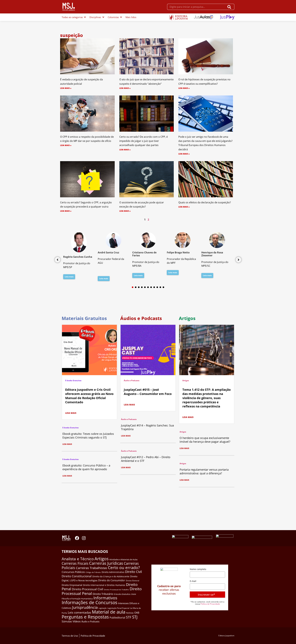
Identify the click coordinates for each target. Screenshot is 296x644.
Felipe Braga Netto (178, 252)
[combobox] (196, 7)
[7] (151, 287)
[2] (135, 287)
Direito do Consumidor (111, 580)
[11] (163, 287)
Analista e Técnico (78, 558)
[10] (160, 287)
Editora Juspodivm (226, 635)
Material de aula (108, 612)
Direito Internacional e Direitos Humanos (104, 585)
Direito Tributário (103, 594)
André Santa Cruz (108, 252)
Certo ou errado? (124, 567)
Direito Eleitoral (132, 580)
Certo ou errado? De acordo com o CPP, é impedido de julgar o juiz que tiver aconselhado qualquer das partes (143, 141)
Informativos (105, 598)
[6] (148, 287)
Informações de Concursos (89, 602)
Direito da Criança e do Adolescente (110, 576)
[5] (144, 287)
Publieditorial (117, 617)
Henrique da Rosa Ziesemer (212, 254)
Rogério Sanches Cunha (77, 256)
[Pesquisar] (230, 7)
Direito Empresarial (72, 585)
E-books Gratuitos (73, 380)
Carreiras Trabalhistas (91, 568)
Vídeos (77, 621)
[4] (141, 287)
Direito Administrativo (113, 572)
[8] (154, 287)
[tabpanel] (79, 257)
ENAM (133, 594)
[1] (132, 287)
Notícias (130, 612)
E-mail (193, 581)
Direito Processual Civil (87, 589)
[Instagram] (84, 538)
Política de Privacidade (210, 604)
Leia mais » (65, 88)
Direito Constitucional (77, 576)
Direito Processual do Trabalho (116, 589)
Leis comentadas (79, 612)
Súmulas (67, 621)
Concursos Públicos (73, 572)
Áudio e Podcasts (131, 380)
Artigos (185, 380)
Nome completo (198, 569)
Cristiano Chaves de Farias (144, 254)
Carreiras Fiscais (75, 563)
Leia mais (69, 276)
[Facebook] (77, 538)
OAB (136, 612)
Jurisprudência (85, 607)
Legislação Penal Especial (118, 608)
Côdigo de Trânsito (93, 572)
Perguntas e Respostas (85, 617)
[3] (138, 287)
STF (128, 617)
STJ (135, 617)
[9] (157, 287)
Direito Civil (133, 572)
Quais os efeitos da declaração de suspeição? (204, 202)
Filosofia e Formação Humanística (77, 598)
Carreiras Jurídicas (106, 563)
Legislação (103, 608)
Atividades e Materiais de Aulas (123, 559)
